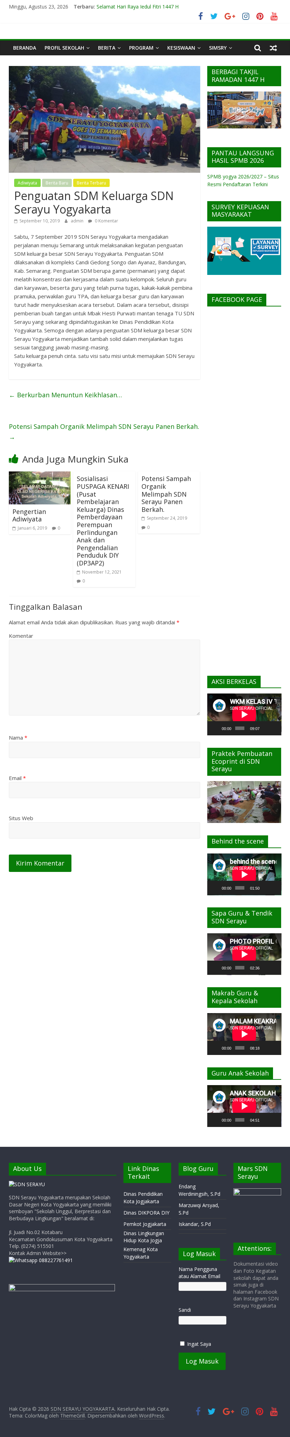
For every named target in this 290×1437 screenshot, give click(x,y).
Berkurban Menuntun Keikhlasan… (65, 395)
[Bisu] (265, 728)
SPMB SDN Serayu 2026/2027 (131, 5)
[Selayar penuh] (274, 728)
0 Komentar (106, 221)
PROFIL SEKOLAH (64, 47)
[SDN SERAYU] (27, 1184)
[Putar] (216, 728)
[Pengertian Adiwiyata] (40, 476)
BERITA (106, 47)
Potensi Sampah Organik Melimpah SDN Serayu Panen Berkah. (104, 431)
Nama (18, 737)
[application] (244, 714)
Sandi (185, 1309)
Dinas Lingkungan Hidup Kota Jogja (143, 1237)
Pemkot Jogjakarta (144, 1224)
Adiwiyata (27, 183)
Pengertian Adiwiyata (29, 515)
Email (17, 777)
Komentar (21, 635)
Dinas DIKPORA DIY (146, 1212)
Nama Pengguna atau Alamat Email (199, 1273)
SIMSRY (218, 47)
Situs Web (21, 818)
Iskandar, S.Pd (195, 1224)
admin (78, 221)
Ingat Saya (199, 1344)
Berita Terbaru (91, 183)
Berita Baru (57, 183)
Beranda (24, 47)
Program (141, 47)
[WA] (41, 1260)
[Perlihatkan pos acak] (273, 47)
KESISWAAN (181, 47)
